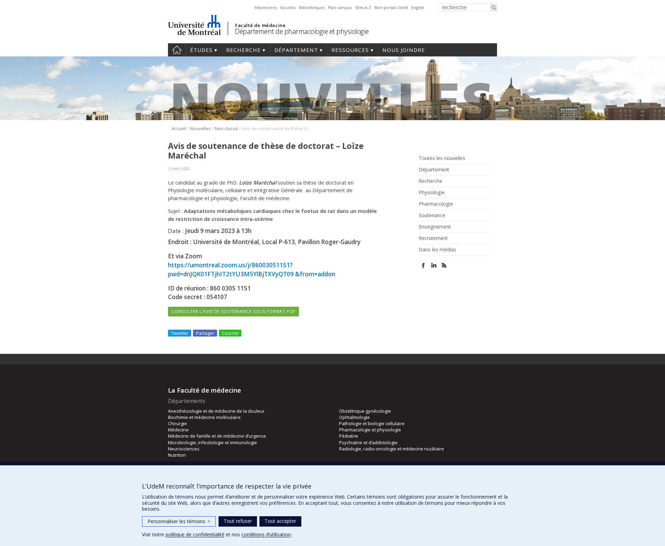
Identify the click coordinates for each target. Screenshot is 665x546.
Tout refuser (238, 521)
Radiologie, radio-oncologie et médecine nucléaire (391, 449)
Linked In (433, 265)
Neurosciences (184, 449)
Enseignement (435, 227)
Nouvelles (200, 128)
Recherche (243, 49)
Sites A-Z (363, 7)
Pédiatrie (348, 436)
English (417, 7)
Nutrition (177, 455)
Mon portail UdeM (391, 7)
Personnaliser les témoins (179, 521)
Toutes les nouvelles (442, 158)
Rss (444, 265)
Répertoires (266, 7)
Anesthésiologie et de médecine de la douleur (216, 411)
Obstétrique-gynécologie (365, 411)
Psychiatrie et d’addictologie (368, 442)
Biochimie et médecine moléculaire (204, 417)
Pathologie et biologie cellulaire (372, 423)
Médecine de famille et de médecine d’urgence (217, 436)
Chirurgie (177, 423)
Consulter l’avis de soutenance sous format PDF (233, 311)
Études (201, 49)
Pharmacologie (436, 204)
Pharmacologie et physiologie (370, 430)
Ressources (350, 49)
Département (296, 49)
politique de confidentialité (195, 534)
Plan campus (340, 7)
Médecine (178, 430)
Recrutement (433, 238)
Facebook (423, 265)
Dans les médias (437, 249)
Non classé (226, 128)
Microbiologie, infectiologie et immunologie (212, 442)
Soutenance (432, 215)
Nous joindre (403, 49)
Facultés (287, 7)
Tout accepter (280, 521)
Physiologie (432, 192)
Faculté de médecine (260, 25)
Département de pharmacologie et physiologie (302, 31)
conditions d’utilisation (266, 534)
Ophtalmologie (354, 417)
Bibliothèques (312, 7)
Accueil (176, 49)
